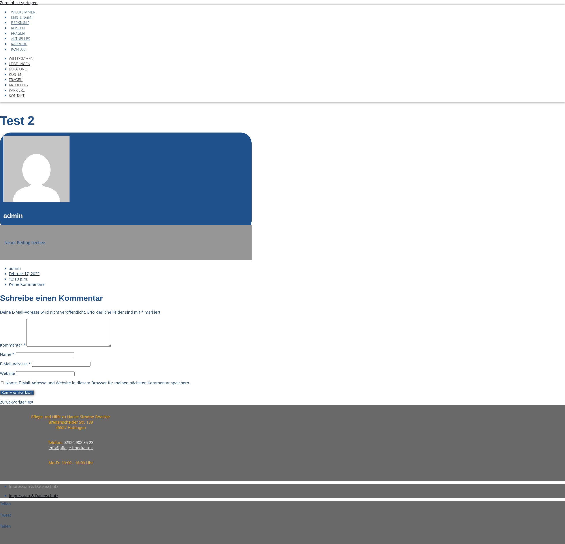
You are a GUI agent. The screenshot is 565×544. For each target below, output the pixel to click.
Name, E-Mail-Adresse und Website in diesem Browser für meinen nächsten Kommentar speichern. (98, 382)
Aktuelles (20, 38)
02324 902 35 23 (78, 442)
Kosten (18, 27)
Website (7, 373)
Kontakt (19, 49)
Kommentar (12, 345)
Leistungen (21, 17)
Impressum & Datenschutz (33, 486)
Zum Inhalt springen (19, 2)
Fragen (18, 33)
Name (7, 354)
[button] (55, 506)
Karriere (19, 43)
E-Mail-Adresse (15, 363)
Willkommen (23, 12)
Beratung (20, 22)
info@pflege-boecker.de (71, 447)
